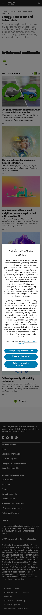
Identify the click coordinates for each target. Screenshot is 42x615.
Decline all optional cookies (21, 357)
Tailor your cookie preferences (21, 364)
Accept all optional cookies (21, 351)
